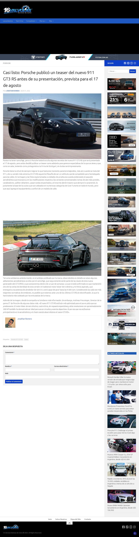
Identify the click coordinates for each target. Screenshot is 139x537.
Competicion (30, 21)
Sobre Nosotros (61, 519)
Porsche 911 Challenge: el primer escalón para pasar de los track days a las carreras (121, 432)
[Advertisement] (69, 39)
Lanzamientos (8, 21)
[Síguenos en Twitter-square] (128, 63)
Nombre (8, 366)
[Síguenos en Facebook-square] (125, 63)
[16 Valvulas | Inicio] (18, 9)
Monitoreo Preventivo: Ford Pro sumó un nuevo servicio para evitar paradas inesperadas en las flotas (120, 408)
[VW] (121, 175)
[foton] (69, 57)
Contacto (87, 519)
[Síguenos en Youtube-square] (131, 63)
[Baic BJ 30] (121, 90)
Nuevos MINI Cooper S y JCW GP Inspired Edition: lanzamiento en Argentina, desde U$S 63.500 (120, 457)
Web (6, 373)
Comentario (9, 352)
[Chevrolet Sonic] (121, 236)
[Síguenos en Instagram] (135, 63)
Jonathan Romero (13, 91)
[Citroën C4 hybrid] (121, 344)
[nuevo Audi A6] (121, 147)
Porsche (7, 63)
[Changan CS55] (121, 132)
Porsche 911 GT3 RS (17, 339)
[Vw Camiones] (121, 250)
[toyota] (121, 264)
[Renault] (121, 276)
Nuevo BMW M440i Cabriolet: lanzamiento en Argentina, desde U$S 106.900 (121, 507)
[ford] (121, 193)
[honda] (121, 207)
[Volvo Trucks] (121, 330)
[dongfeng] (121, 118)
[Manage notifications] (134, 533)
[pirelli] (121, 104)
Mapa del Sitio (76, 519)
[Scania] (121, 222)
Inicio (50, 519)
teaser (26, 339)
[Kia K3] (121, 161)
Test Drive (19, 21)
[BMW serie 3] (121, 302)
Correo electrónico (61, 366)
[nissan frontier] (121, 316)
